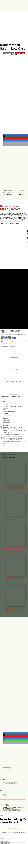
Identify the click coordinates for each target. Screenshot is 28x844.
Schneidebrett (14, 369)
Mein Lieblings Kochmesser (14, 381)
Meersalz (5, 413)
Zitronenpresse (14, 394)
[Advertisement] (14, 27)
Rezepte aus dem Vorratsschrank (10, 782)
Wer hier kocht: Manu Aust (9, 792)
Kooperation (5, 795)
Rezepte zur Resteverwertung (9, 783)
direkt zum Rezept (8, 53)
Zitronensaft (6, 422)
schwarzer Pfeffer (8, 415)
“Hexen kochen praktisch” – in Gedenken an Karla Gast (12, 799)
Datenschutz (10, 809)
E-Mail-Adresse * (4, 841)
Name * (2, 838)
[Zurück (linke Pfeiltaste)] (0, 815)
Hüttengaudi (21, 190)
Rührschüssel (14, 357)
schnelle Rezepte (7, 767)
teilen (14, 338)
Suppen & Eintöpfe (8, 190)
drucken (6, 338)
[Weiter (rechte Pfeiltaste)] (2, 815)
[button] (11, 54)
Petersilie (9, 411)
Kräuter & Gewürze (7, 768)
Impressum (5, 809)
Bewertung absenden (5, 843)
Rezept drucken (20, 53)
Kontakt (4, 794)
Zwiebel (6, 404)
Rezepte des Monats (7, 770)
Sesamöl (5, 418)
